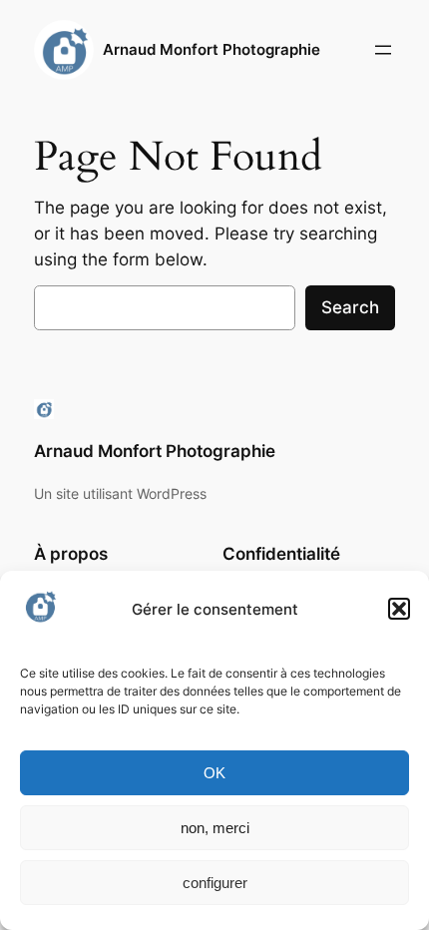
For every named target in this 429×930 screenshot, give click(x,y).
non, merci (215, 827)
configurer (215, 882)
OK (214, 772)
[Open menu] (383, 50)
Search (350, 307)
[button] (399, 609)
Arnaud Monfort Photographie (211, 50)
